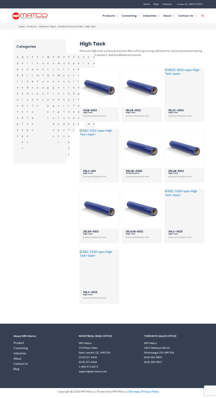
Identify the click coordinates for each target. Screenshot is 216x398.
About (17, 358)
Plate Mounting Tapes (59, 99)
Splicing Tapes (78, 90)
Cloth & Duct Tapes (28, 99)
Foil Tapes (43, 78)
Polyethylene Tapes (69, 105)
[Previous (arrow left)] (6, 198)
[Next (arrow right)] (210, 198)
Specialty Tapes (74, 93)
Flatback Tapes (32, 93)
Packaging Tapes (53, 96)
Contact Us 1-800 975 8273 (189, 4)
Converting (21, 348)
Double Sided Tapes (22, 102)
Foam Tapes (38, 81)
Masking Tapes (48, 87)
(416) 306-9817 (153, 361)
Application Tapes (17, 96)
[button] (116, 16)
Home (147, 4)
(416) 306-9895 (153, 357)
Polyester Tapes (64, 96)
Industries (20, 353)
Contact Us (21, 363)
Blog (156, 4)
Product (19, 343)
